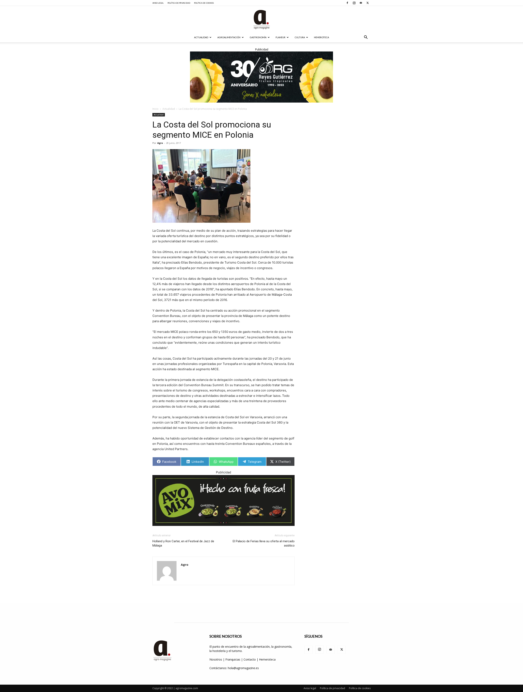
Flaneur (280, 37)
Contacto (250, 659)
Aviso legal (158, 3)
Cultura (300, 37)
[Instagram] (354, 3)
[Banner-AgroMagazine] (261, 77)
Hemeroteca (321, 37)
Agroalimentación (228, 37)
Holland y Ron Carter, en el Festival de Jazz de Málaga (183, 543)
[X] (367, 3)
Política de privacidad (179, 3)
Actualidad (201, 37)
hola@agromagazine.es (243, 668)
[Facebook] (347, 3)
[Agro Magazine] (261, 19)
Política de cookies (204, 3)
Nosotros (215, 659)
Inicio (155, 109)
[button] (366, 38)
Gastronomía (258, 37)
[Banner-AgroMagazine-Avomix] (223, 500)
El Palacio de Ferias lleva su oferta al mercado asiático (264, 543)
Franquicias (232, 659)
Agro (160, 142)
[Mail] (361, 3)
